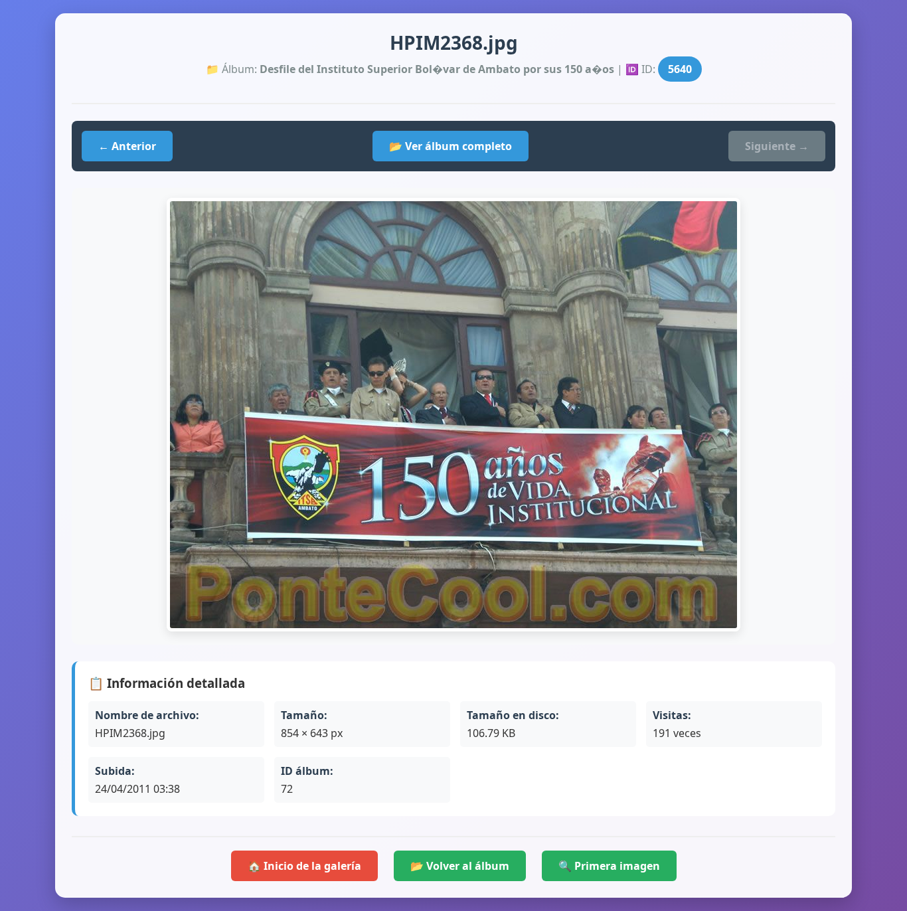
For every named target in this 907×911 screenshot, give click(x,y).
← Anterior (127, 146)
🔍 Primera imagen (609, 866)
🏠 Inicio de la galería (304, 866)
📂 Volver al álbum (459, 866)
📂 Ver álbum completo (450, 146)
